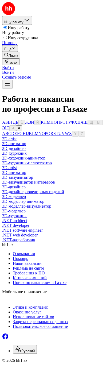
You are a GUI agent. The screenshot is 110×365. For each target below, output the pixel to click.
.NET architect (14, 220)
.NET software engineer (22, 230)
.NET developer (15, 225)
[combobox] (25, 349)
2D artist (9, 139)
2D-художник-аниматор (23, 158)
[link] (11, 55)
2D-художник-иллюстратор (27, 163)
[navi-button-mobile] (7, 84)
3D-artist (9, 167)
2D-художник (14, 153)
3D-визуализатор (17, 177)
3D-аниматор (14, 172)
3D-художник (14, 215)
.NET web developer (20, 235)
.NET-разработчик (18, 240)
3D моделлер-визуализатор (26, 206)
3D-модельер (14, 211)
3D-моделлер (14, 196)
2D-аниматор (14, 143)
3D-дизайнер (14, 187)
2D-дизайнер (14, 148)
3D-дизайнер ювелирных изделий (33, 191)
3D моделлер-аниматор (23, 201)
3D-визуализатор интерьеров (28, 182)
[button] (8, 67)
